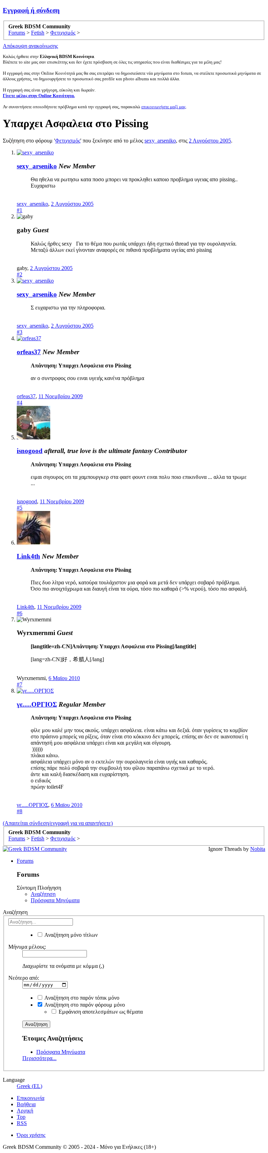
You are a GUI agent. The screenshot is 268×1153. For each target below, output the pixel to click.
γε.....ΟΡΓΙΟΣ (37, 704)
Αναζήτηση (43, 894)
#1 (19, 210)
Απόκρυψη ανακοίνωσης (30, 46)
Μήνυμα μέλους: (27, 947)
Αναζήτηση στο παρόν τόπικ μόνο (81, 998)
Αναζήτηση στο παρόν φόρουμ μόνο (84, 1005)
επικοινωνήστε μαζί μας (163, 106)
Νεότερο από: (23, 978)
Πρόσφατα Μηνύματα (55, 900)
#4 (19, 403)
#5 (19, 508)
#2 (19, 274)
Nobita (257, 849)
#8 (19, 811)
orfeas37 (29, 352)
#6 (19, 613)
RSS (22, 1123)
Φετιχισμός (67, 141)
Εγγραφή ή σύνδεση (31, 10)
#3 (19, 332)
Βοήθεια (26, 1104)
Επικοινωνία (30, 1098)
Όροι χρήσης (31, 1135)
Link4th (28, 556)
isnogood (30, 450)
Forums (25, 861)
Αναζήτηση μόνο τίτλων (70, 935)
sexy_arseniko (160, 141)
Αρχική (25, 1111)
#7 (19, 684)
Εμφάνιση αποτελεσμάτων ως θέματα (100, 1012)
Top (21, 1117)
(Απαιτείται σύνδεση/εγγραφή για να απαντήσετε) (58, 823)
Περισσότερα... (39, 1058)
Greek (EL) (29, 1086)
